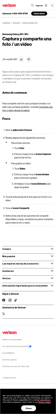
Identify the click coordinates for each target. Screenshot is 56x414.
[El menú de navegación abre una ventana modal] (52, 5)
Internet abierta (9, 360)
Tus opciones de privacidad (14, 346)
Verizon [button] (6, 278)
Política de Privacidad (11, 339)
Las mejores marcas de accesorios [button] (20, 263)
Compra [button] (6, 249)
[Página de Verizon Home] (9, 5)
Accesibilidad (8, 353)
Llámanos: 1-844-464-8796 (15, 14)
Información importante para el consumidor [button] (25, 285)
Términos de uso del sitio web (15, 366)
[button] (21, 59)
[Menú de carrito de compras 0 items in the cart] (46, 5)
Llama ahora (39, 13)
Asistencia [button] (8, 271)
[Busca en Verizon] (32, 5)
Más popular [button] (8, 256)
